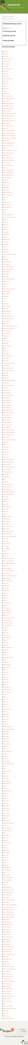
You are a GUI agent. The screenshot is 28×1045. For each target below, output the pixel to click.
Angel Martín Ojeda (7, 951)
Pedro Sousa (6, 741)
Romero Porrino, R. (7, 155)
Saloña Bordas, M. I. (7, 790)
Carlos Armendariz (7, 261)
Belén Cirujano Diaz (7, 194)
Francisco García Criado (8, 412)
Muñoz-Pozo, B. (6, 687)
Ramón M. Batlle (6, 761)
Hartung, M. (5, 504)
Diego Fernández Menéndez (9, 135)
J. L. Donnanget (6, 548)
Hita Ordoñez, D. (7, 931)
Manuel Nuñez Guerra (8, 988)
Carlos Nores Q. (6, 264)
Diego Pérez (5, 884)
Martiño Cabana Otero (8, 316)
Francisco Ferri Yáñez (8, 410)
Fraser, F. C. (5, 442)
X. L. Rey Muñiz (6, 870)
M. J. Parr (5, 630)
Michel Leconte (6, 590)
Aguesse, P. (5, 83)
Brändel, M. (5, 224)
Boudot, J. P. (5, 219)
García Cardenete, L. (7, 422)
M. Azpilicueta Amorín (8, 622)
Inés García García (7, 424)
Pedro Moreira (6, 738)
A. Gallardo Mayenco (7, 58)
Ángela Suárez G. (6, 140)
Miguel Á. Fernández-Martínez (9, 113)
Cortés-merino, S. (7, 926)
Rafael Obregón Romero (8, 889)
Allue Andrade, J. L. (7, 118)
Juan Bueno (5, 583)
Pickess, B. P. (6, 746)
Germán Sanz (6, 476)
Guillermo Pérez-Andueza (8, 491)
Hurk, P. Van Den (6, 521)
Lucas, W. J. (5, 615)
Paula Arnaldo (6, 731)
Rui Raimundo (6, 939)
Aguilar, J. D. (5, 88)
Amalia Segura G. (6, 123)
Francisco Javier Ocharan (8, 385)
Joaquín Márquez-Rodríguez (9, 563)
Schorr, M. (5, 798)
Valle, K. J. (5, 832)
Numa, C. (5, 706)
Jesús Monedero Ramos (8, 560)
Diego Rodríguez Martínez (8, 914)
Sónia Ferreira (6, 808)
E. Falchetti (5, 343)
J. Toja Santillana (6, 543)
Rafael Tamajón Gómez (8, 892)
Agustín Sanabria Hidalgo (8, 916)
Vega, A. (5, 872)
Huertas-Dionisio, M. (7, 516)
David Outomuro (7, 321)
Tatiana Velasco (6, 815)
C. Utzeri (5, 246)
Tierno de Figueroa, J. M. (8, 823)
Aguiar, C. (5, 86)
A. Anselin (5, 51)
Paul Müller (5, 679)
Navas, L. (5, 694)
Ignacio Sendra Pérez (7, 526)
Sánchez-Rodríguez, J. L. (8, 471)
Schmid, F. (5, 793)
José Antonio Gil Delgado (8, 98)
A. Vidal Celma (6, 63)
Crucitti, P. (5, 298)
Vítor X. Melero (6, 852)
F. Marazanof (6, 382)
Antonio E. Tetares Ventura (9, 954)
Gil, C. (4, 479)
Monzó (4, 862)
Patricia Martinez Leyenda (8, 729)
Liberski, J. (5, 605)
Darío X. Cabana (6, 313)
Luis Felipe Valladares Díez (9, 617)
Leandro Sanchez (7, 986)
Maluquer (5, 642)
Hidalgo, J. (5, 513)
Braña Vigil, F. (6, 227)
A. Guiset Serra (6, 61)
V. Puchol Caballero (7, 751)
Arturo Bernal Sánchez (8, 175)
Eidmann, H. (5, 350)
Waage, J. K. (5, 855)
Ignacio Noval (6, 523)
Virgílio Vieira (6, 296)
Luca (4, 1003)
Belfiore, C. (5, 197)
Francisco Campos (7, 407)
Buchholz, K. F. (6, 234)
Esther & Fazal (6, 964)
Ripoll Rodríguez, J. (7, 771)
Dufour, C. (5, 338)
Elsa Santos (5, 353)
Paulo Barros (6, 733)
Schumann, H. (6, 800)
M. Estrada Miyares (7, 625)
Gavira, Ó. (5, 454)
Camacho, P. (5, 249)
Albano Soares (6, 93)
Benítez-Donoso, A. (7, 204)
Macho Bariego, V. (7, 637)
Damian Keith (6, 956)
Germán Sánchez (7, 469)
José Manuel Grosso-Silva (9, 466)
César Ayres (6, 276)
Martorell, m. (6, 303)
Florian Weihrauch (7, 405)
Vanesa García (6, 437)
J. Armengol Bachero (7, 533)
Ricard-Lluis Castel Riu (8, 1006)
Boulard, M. (5, 222)
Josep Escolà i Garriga (8, 580)
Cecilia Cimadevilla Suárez (8, 143)
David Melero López (7, 959)
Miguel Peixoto (6, 667)
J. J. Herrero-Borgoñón (8, 395)
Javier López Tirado (7, 894)
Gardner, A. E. (6, 452)
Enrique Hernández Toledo (9, 363)
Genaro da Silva (6, 464)
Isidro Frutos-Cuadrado (8, 531)
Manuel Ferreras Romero (8, 152)
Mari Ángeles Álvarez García (9, 120)
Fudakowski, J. (6, 447)
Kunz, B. (5, 600)
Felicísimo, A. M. (6, 390)
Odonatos (14, 5)
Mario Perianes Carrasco (8, 459)
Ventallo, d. (5, 840)
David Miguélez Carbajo (8, 318)
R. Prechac (5, 756)
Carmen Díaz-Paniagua (8, 269)
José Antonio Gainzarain (8, 570)
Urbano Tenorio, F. (7, 929)
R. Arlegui (5, 753)
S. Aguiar (5, 91)
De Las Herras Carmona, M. (9, 328)
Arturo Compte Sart (7, 177)
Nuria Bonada (6, 897)
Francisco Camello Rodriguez (9, 968)
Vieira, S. (5, 847)
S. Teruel (5, 788)
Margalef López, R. (7, 612)
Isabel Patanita (6, 528)
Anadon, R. (5, 128)
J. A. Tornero (6, 546)
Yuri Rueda (5, 882)
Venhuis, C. (5, 837)
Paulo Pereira (6, 736)
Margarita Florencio (7, 400)
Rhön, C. (5, 768)
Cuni (4, 301)
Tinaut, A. (5, 825)
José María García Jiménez (9, 432)
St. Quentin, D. (6, 810)
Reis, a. (4, 766)
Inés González (6, 874)
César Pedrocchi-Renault (8, 278)
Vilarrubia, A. (6, 850)
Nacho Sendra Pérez (7, 879)
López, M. (5, 167)
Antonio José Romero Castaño (10, 150)
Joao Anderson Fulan (7, 936)
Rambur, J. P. (6, 758)
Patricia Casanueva (7, 887)
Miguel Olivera (6, 919)
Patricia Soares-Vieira (7, 95)
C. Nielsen (5, 241)
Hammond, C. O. (6, 499)
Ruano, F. (5, 785)
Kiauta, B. (5, 598)
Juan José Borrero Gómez (9, 217)
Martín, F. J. (5, 654)
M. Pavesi (5, 627)
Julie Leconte (6, 585)
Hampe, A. (5, 501)
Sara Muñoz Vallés (7, 689)
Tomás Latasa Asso (7, 827)
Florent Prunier (6, 402)
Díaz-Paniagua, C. (7, 333)
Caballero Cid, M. (7, 934)
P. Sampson (5, 719)
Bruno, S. (5, 229)
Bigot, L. (5, 212)
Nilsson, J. (5, 701)
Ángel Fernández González (9, 133)
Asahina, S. (5, 180)
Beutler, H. (5, 209)
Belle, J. (4, 199)
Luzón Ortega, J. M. (7, 620)
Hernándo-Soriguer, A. (8, 924)
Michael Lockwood (7, 664)
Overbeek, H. (6, 716)
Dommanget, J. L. (7, 335)
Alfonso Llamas (6, 100)
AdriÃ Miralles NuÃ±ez (8, 1018)
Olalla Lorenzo (6, 714)
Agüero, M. (5, 81)
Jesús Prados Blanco (7, 976)
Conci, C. (5, 286)
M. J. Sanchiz (6, 632)
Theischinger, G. (6, 820)
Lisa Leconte (6, 588)
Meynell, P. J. (6, 662)
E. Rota (4, 348)
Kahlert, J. (5, 595)
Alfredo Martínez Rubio (8, 103)
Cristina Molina (6, 239)
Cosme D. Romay (7, 291)
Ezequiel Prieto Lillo (7, 345)
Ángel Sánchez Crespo (8, 907)
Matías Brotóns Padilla (8, 657)
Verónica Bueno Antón (8, 912)
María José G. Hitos (7, 991)
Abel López (5, 73)
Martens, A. (5, 652)
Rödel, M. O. (5, 778)
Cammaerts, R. (6, 251)
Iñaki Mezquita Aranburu (8, 494)
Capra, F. (5, 256)
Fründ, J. (5, 444)
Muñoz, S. (5, 684)
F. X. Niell (5, 387)
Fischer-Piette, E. (7, 397)
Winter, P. (5, 860)
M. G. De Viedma (6, 330)
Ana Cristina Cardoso (8, 125)
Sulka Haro (5, 1013)
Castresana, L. (6, 274)
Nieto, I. (5, 699)
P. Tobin (4, 721)
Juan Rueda (5, 538)
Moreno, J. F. (6, 674)
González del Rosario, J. (8, 486)
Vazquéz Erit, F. (6, 835)
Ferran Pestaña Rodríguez (8, 966)
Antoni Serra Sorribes (8, 145)
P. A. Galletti (5, 724)
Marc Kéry (5, 644)
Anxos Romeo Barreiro (8, 172)
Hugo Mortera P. (6, 518)
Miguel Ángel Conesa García (9, 288)
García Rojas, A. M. (7, 419)
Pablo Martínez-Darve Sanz (9, 909)
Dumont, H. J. (6, 340)
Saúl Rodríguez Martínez (8, 115)
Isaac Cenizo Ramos (7, 973)
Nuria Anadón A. (6, 709)
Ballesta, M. (5, 185)
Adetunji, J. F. (6, 76)
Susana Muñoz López (7, 165)
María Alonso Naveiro (8, 647)
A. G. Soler (5, 66)
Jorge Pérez (5, 53)
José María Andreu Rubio (8, 130)
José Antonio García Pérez (9, 429)
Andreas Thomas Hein (8, 949)
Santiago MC (6, 1010)
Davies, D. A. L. (6, 323)
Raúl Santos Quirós (7, 355)
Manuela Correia (7, 944)
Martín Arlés (6, 377)
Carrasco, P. (5, 457)
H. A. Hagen (5, 496)
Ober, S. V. (5, 711)
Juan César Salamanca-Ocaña (9, 536)
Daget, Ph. (5, 308)
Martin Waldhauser (7, 993)
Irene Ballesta (6, 187)
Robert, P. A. (5, 776)
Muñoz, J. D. (6, 682)
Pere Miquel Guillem (7, 1001)
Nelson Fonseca (6, 998)
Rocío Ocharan (6, 902)
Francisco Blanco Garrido (8, 899)
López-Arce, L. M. (7, 162)
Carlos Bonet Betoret (8, 214)
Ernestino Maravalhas (8, 367)
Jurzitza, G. (5, 593)
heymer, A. (5, 511)
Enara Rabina (6, 358)
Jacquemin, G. (6, 553)
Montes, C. (5, 672)
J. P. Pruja (5, 550)
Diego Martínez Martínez (8, 105)
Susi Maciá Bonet (7, 867)
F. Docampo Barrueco (8, 370)
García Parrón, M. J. (7, 415)
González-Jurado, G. (7, 489)
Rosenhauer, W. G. (7, 783)
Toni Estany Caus (7, 1015)
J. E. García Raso (6, 417)
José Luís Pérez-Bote (7, 877)
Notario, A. (5, 704)
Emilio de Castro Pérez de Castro (10, 325)
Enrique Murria (6, 365)
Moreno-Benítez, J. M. (8, 207)
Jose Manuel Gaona (7, 983)
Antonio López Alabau (8, 157)
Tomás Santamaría (7, 830)
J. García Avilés (6, 427)
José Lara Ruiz (6, 573)
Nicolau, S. (5, 696)
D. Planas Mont (6, 306)
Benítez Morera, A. (7, 202)
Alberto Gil (5, 865)
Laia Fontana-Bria (7, 602)
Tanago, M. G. (6, 813)
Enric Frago (5, 360)
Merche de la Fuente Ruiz (8, 996)
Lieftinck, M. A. (6, 607)
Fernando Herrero (7, 392)
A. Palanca (5, 71)
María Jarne (5, 649)
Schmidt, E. (5, 795)
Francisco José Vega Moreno (9, 439)
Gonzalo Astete (6, 971)
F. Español (5, 372)
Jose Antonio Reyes (7, 978)
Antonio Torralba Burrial (8, 170)
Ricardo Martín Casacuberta (9, 380)
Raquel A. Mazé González (8, 763)
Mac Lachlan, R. (6, 635)
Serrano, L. (5, 147)
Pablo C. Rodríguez (7, 726)
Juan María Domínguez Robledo (10, 904)
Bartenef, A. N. (6, 189)
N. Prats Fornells (6, 691)
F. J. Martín (5, 375)
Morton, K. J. (6, 677)
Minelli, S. (5, 669)
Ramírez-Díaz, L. (6, 271)
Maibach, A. (5, 640)
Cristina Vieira (6, 293)
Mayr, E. (5, 659)
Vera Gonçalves (6, 842)
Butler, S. (5, 236)
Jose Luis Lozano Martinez (9, 981)
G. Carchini (5, 259)
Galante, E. (5, 449)
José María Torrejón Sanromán (10, 575)
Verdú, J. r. (5, 845)
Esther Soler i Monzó (7, 68)
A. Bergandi (5, 56)
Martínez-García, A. (7, 110)
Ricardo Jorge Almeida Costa (9, 1008)
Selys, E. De (5, 803)
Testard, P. (5, 818)
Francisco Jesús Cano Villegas (9, 254)
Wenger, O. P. (6, 857)
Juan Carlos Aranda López (9, 160)
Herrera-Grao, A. (7, 506)
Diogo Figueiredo (7, 941)
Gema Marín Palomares (8, 461)
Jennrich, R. (5, 555)
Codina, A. (5, 283)
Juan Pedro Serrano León (8, 946)
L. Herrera (5, 508)
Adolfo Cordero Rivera (8, 78)
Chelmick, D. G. (6, 281)
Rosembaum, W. (6, 781)
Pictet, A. (5, 748)
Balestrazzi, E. (6, 182)
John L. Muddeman (7, 568)
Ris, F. (4, 773)
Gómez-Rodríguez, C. (7, 484)
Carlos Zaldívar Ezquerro (8, 266)
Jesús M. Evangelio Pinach (8, 558)
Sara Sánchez (6, 474)
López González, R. (7, 610)
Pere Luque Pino (6, 743)
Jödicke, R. (5, 565)
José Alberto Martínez (8, 108)
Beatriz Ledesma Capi (7, 192)
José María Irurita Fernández (9, 138)
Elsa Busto (5, 961)
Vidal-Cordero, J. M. (7, 921)
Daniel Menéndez (7, 311)
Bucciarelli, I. (6, 232)
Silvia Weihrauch (6, 805)
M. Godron (5, 481)
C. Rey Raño (6, 244)
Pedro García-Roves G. (8, 434)
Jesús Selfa (5, 541)
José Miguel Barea (7, 578)
